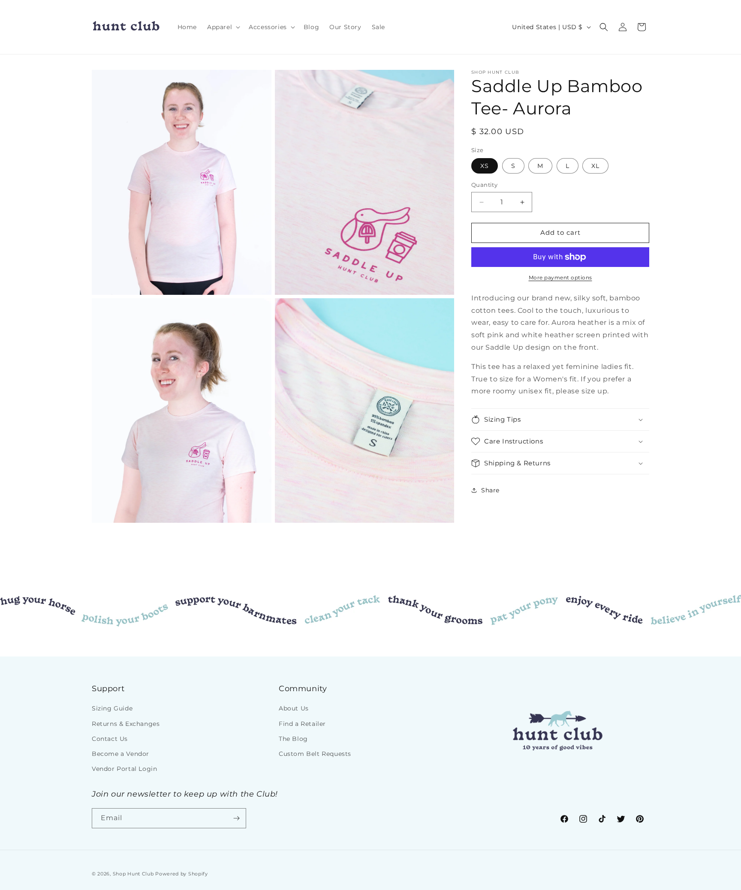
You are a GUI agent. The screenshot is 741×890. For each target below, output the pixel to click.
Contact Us (110, 739)
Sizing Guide (112, 708)
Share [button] (490, 490)
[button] (223, 27)
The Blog (293, 739)
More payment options (560, 277)
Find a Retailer (302, 724)
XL (595, 166)
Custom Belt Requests (315, 754)
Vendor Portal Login (124, 769)
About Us (294, 708)
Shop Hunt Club (133, 874)
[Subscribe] (236, 818)
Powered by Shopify (181, 874)
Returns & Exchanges (126, 724)
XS (484, 166)
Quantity (484, 185)
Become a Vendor (120, 754)
